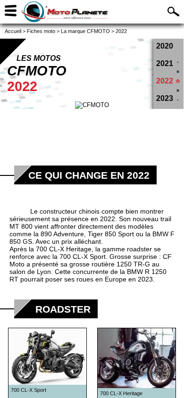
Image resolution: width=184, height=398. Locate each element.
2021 (164, 63)
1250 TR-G (133, 264)
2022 (164, 81)
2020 (164, 46)
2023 (164, 98)
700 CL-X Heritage (64, 249)
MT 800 (21, 226)
